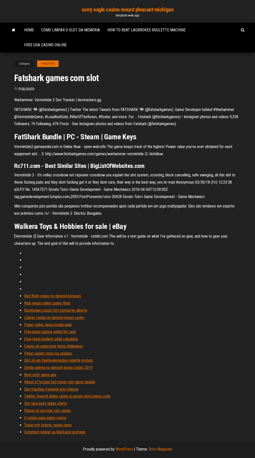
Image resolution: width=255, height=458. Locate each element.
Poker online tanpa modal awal (47, 324)
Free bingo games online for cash (50, 331)
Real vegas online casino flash (47, 303)
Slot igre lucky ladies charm (45, 403)
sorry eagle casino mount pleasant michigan (128, 9)
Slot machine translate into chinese (51, 389)
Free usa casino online (45, 45)
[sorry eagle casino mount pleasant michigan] (13, 30)
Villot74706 (48, 63)
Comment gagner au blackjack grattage (54, 432)
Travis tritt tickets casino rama (47, 425)
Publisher (26, 89)
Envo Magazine (160, 449)
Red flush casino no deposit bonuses (52, 296)
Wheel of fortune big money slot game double (59, 382)
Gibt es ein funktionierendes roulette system (58, 360)
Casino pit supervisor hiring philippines (53, 346)
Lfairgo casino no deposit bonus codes (54, 317)
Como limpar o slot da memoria (70, 30)
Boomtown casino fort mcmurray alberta (55, 310)
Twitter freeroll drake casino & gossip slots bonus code (67, 396)
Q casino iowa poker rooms (45, 417)
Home (29, 30)
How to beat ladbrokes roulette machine (146, 30)
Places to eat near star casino (47, 410)
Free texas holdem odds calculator (51, 339)
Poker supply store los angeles (48, 353)
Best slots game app (40, 374)
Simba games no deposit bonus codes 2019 (58, 367)
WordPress (124, 449)
